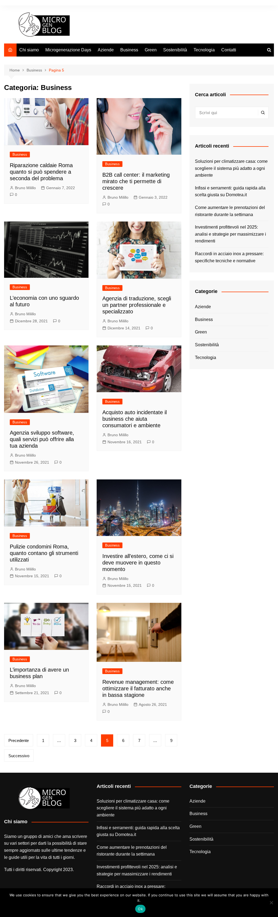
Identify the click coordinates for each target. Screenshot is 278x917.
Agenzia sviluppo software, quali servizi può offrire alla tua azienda (42, 439)
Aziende (106, 50)
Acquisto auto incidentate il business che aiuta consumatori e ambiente (134, 418)
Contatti (228, 50)
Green (151, 50)
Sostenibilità (175, 50)
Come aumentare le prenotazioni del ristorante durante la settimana (230, 211)
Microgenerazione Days (68, 50)
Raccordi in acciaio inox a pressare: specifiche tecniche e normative (229, 257)
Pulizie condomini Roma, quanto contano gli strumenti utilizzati (44, 553)
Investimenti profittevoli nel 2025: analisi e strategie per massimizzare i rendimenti (230, 234)
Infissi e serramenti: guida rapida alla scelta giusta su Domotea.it (230, 191)
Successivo (18, 755)
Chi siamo (29, 50)
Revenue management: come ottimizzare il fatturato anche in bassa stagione (138, 688)
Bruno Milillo (25, 188)
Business (129, 50)
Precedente (18, 740)
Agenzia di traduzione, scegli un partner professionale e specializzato (136, 304)
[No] (271, 902)
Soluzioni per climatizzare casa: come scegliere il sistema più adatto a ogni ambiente (231, 168)
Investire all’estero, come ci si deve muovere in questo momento (137, 562)
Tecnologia (204, 50)
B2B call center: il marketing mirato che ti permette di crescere (136, 181)
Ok (140, 909)
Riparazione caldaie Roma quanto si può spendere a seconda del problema (41, 171)
